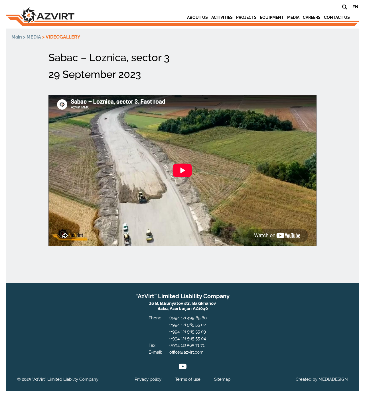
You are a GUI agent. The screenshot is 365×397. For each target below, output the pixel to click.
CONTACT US (337, 17)
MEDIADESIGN (333, 379)
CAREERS (312, 17)
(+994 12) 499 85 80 (188, 318)
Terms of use (187, 379)
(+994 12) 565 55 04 (187, 338)
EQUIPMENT (272, 17)
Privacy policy (148, 379)
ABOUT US (197, 17)
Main (16, 37)
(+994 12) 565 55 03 (187, 331)
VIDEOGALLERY (63, 37)
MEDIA (293, 17)
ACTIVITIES (222, 17)
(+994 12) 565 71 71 (186, 345)
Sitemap (222, 379)
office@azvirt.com (186, 352)
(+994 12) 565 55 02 (187, 324)
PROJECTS (246, 17)
